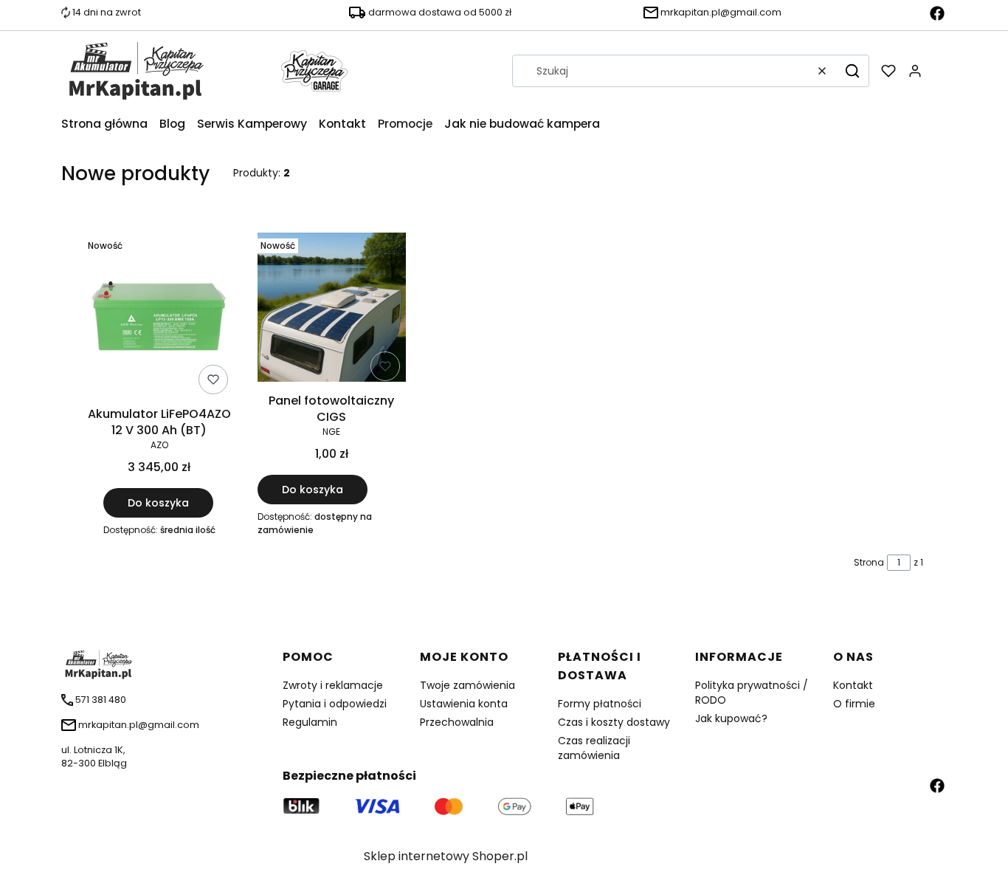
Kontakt (853, 685)
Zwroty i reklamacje (333, 685)
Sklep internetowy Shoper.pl (446, 856)
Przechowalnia (457, 722)
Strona (869, 562)
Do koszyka (158, 502)
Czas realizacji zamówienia (594, 748)
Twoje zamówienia (467, 685)
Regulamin (310, 722)
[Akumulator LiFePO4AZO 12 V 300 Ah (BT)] (159, 316)
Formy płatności (599, 703)
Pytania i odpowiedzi (335, 703)
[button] (852, 70)
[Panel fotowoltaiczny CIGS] (332, 310)
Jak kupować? (731, 718)
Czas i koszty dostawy (614, 722)
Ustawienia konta (464, 703)
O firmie (854, 703)
